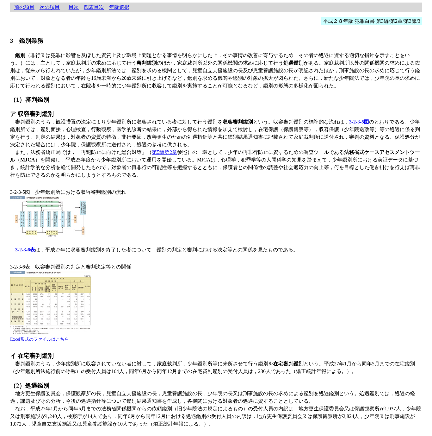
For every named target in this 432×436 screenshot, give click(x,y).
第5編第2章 (164, 152)
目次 (74, 7)
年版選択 (119, 7)
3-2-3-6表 (25, 249)
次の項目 (50, 7)
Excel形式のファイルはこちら (39, 339)
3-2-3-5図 (359, 121)
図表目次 (94, 7)
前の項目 (24, 7)
